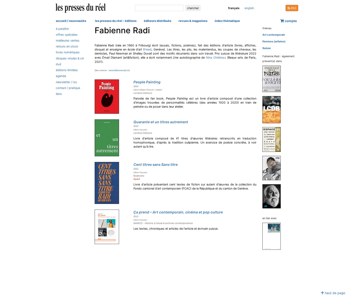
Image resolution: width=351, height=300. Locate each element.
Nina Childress (216, 57)
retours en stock (67, 46)
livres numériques (68, 52)
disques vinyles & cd (70, 58)
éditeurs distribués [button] (157, 20)
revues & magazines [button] (193, 20)
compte (290, 21)
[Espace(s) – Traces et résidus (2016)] (273, 139)
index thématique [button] (227, 20)
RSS (293, 8)
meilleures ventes (67, 40)
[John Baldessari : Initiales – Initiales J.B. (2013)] (273, 196)
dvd (58, 64)
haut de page (334, 293)
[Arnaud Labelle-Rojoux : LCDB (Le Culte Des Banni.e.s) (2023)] (273, 109)
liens (59, 93)
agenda (61, 76)
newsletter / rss (66, 82)
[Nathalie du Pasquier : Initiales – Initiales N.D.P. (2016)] (273, 167)
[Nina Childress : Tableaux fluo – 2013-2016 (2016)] (273, 236)
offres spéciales (67, 34)
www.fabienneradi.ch (119, 70)
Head (148, 49)
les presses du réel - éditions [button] (115, 20)
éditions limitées (67, 70)
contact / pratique (68, 88)
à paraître (62, 28)
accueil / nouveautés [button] (71, 20)
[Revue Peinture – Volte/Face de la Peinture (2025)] (273, 78)
